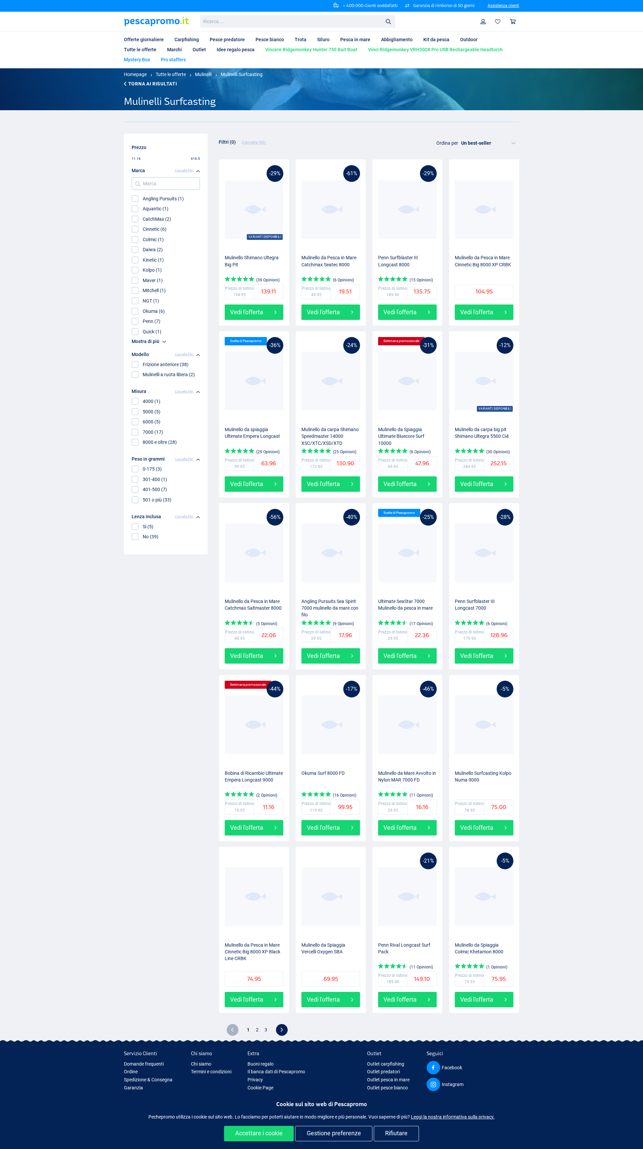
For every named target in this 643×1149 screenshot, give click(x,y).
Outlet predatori (383, 1071)
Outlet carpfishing (385, 1064)
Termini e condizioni (211, 1071)
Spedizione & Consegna (148, 1079)
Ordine (131, 1071)
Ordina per (447, 143)
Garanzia (133, 1087)
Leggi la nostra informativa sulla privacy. (453, 1117)
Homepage (135, 74)
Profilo (483, 21)
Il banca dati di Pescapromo (276, 1071)
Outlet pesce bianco (387, 1087)
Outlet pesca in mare (388, 1079)
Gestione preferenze (334, 1133)
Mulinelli (203, 74)
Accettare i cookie (259, 1133)
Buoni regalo (260, 1064)
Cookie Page (260, 1087)
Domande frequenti (144, 1064)
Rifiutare (396, 1133)
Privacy (255, 1079)
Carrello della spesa (513, 21)
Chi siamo (201, 1064)
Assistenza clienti (503, 5)
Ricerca (388, 21)
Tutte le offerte (171, 74)
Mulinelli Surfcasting (242, 74)
